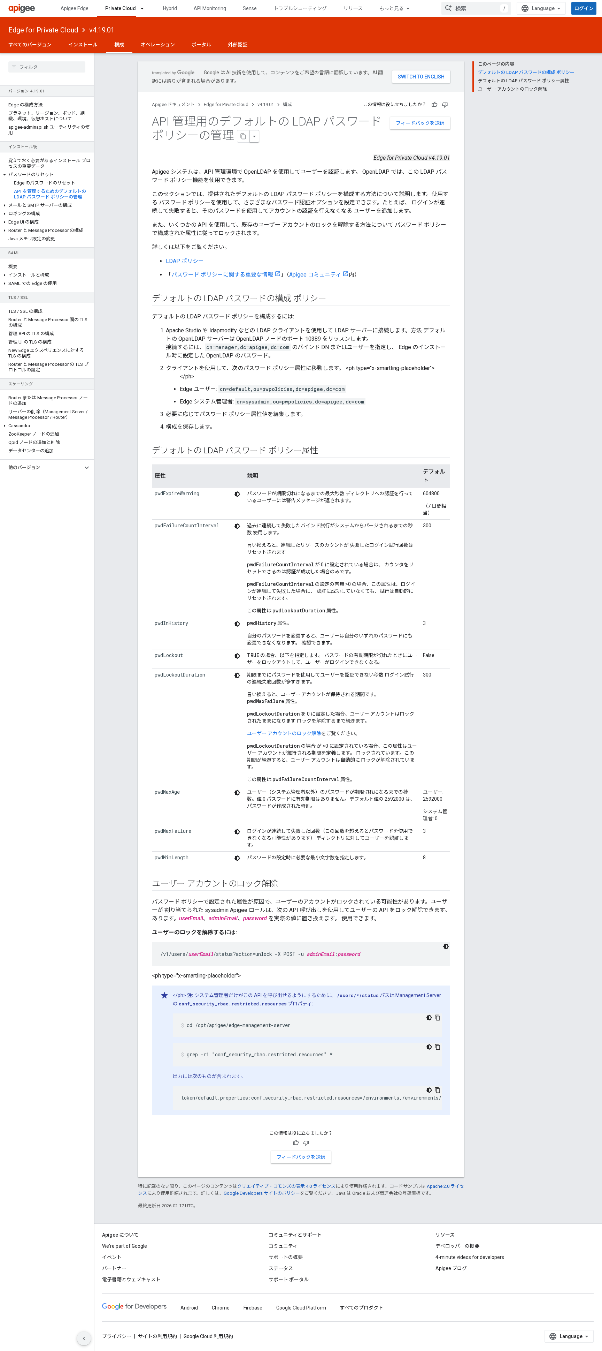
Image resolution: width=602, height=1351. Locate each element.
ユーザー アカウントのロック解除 (284, 733)
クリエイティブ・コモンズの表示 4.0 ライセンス (286, 1186)
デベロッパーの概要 (457, 1246)
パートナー (114, 1268)
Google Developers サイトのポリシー (262, 1193)
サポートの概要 (286, 1257)
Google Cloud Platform (301, 1308)
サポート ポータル (289, 1279)
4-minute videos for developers (469, 1257)
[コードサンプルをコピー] (437, 1017)
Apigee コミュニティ (315, 274)
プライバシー (116, 1336)
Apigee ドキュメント (173, 104)
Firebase (253, 1308)
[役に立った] (434, 104)
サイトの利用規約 (157, 1336)
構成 (119, 44)
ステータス (281, 1268)
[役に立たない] (445, 104)
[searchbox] (46, 67)
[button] (47, 175)
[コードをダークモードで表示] (237, 494)
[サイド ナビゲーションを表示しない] (84, 1338)
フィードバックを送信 (420, 123)
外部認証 (237, 44)
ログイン (584, 8)
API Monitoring (210, 8)
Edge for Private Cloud (43, 30)
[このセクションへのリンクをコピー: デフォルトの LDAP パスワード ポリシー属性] (325, 451)
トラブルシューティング (300, 8)
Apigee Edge (74, 8)
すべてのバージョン (30, 44)
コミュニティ (283, 1246)
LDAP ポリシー (185, 261)
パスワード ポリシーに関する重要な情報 (222, 274)
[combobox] (476, 8)
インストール (83, 44)
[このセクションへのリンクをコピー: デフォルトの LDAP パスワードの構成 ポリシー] (333, 299)
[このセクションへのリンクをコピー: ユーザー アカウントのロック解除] (285, 884)
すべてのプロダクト (361, 1308)
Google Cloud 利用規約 (208, 1336)
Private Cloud (120, 8)
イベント (112, 1257)
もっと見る (391, 8)
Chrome (221, 1308)
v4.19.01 (102, 30)
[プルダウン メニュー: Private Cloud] (145, 8)
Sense (250, 8)
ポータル (201, 44)
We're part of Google (124, 1246)
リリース (353, 8)
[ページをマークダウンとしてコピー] (243, 136)
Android (189, 1308)
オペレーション (158, 44)
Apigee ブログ (451, 1268)
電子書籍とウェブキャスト (131, 1279)
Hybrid (170, 8)
